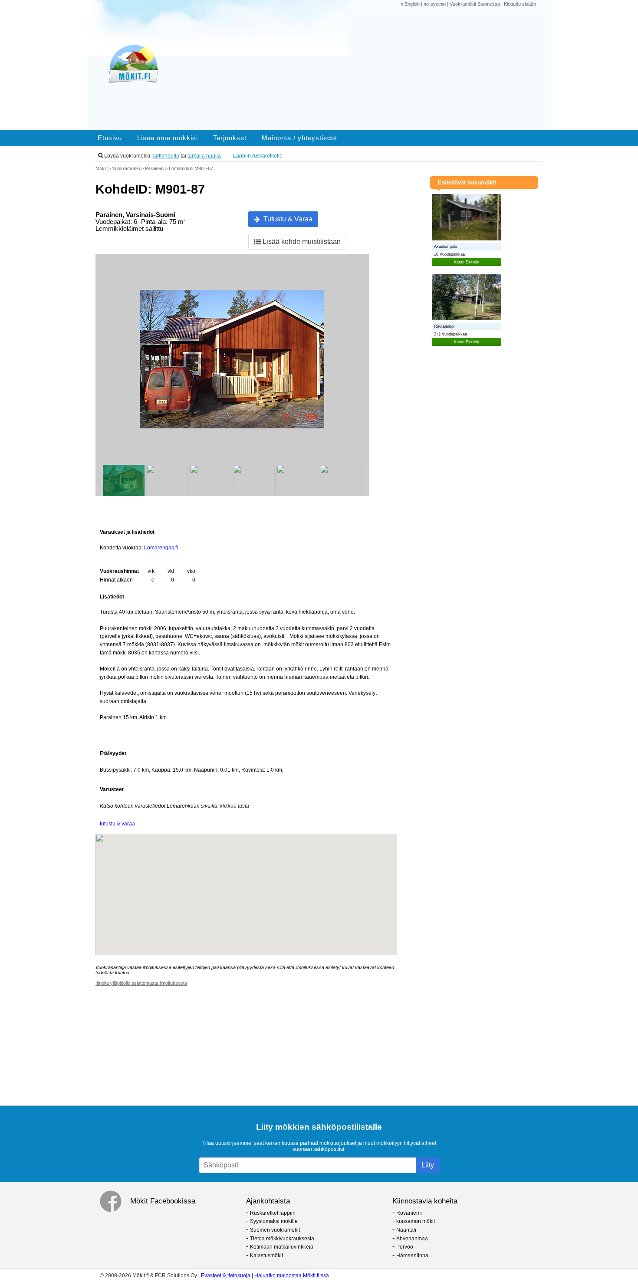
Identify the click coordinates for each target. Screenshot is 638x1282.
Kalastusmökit (266, 1255)
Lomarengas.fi (161, 548)
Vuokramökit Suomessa (475, 4)
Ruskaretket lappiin (273, 1213)
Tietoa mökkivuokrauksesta (282, 1239)
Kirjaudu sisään (520, 4)
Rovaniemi (409, 1213)
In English (409, 4)
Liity (427, 1165)
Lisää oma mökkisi (167, 138)
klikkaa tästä (234, 806)
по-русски (435, 4)
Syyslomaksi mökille (274, 1221)
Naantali (406, 1230)
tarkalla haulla (204, 156)
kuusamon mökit (415, 1221)
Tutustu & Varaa (286, 219)
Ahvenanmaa (412, 1239)
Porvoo (404, 1247)
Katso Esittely (466, 262)
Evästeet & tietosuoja (225, 1275)
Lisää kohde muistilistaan (301, 241)
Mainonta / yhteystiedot (299, 138)
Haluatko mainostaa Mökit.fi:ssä (291, 1275)
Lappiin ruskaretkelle (258, 156)
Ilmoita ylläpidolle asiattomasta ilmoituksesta (141, 983)
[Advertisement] (366, 69)
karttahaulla (165, 156)
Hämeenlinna (412, 1255)
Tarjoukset (230, 138)
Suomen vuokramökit (275, 1230)
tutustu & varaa (117, 824)
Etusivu (110, 138)
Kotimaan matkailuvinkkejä (281, 1247)
